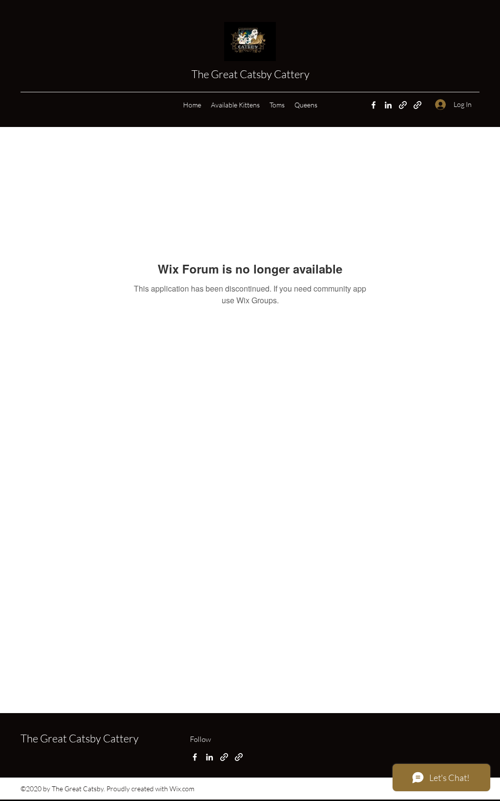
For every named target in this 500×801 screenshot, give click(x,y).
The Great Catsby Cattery (251, 74)
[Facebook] (373, 105)
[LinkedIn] (388, 105)
